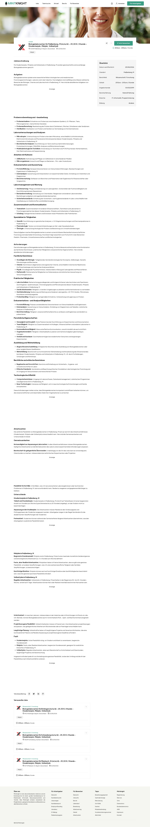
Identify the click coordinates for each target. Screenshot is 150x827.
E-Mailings (54, 812)
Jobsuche (76, 798)
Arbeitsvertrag (77, 809)
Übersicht (54, 795)
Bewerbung (76, 806)
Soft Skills (98, 803)
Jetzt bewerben (124, 43)
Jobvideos (54, 809)
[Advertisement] (52, 102)
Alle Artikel (98, 815)
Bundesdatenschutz (122, 806)
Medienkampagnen (56, 815)
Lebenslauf (76, 803)
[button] (112, 3)
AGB (118, 809)
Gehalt (75, 812)
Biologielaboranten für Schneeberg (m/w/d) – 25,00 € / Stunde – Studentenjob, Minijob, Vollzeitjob (49, 736)
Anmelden (121, 3)
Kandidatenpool (56, 803)
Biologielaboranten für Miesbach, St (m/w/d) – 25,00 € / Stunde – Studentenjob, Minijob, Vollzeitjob (49, 762)
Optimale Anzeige (100, 798)
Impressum (120, 812)
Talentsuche (46, 3)
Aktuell (56, 3)
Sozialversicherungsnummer (103, 812)
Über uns (119, 798)
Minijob (32, 52)
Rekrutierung (98, 800)
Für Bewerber (74, 3)
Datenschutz (120, 803)
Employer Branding (56, 806)
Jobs (37, 3)
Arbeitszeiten (77, 815)
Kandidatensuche (56, 798)
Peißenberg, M (129, 72)
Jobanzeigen (55, 800)
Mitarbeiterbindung (100, 809)
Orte (118, 800)
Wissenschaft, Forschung (30, 706)
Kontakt (119, 815)
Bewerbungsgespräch (101, 795)
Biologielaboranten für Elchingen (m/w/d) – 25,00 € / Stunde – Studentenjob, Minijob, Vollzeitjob (48, 710)
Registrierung (121, 795)
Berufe (64, 3)
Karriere (97, 806)
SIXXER (31, 42)
